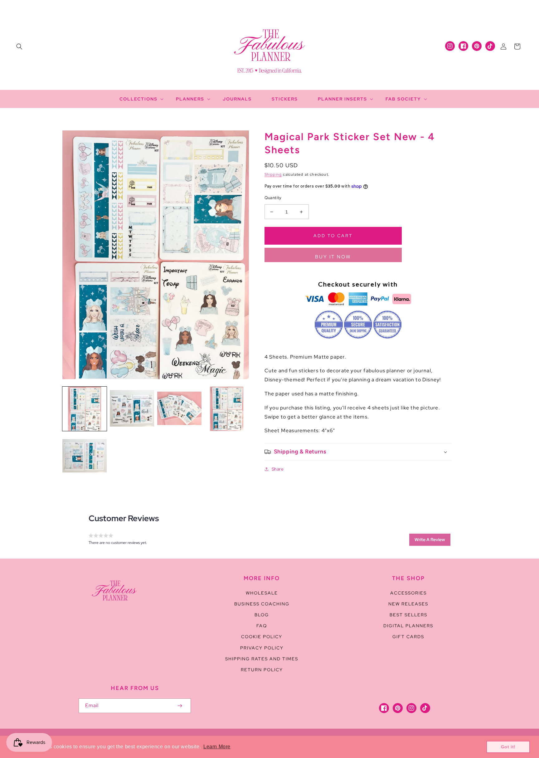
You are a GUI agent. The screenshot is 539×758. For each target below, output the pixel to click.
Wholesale (262, 593)
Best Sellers (408, 615)
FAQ (261, 625)
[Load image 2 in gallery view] (132, 409)
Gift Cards (408, 636)
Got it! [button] (508, 746)
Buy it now (333, 257)
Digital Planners (408, 625)
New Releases (408, 604)
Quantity (273, 197)
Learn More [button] (217, 746)
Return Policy (262, 669)
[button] (19, 46)
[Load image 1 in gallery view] (84, 409)
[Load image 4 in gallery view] (227, 409)
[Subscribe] (180, 705)
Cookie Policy (261, 636)
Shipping (273, 174)
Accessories (408, 593)
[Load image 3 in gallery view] (179, 409)
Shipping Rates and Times (261, 659)
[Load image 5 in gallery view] (84, 456)
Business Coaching (261, 604)
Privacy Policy (262, 648)
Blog (262, 615)
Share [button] (278, 469)
